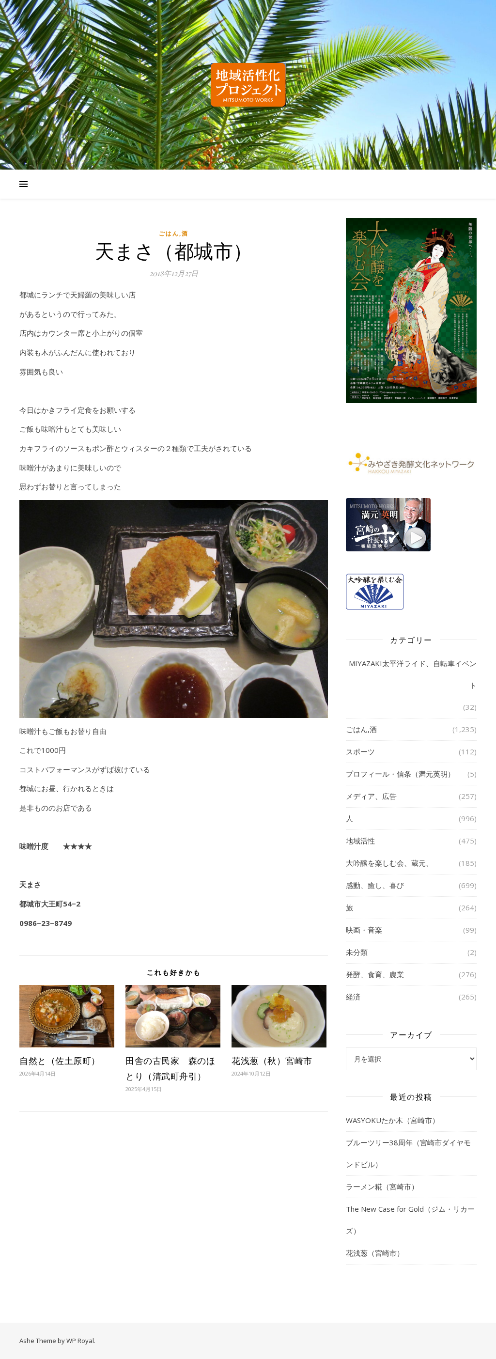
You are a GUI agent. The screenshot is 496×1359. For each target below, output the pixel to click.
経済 (353, 996)
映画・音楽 (364, 930)
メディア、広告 (371, 796)
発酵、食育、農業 (375, 974)
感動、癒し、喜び (375, 885)
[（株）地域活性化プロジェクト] (248, 85)
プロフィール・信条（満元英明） (400, 774)
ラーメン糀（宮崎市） (382, 1186)
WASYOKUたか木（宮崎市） (392, 1120)
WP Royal (80, 1340)
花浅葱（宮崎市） (375, 1253)
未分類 (357, 952)
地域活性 (360, 840)
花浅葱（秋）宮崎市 (272, 1060)
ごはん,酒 (173, 233)
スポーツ (360, 751)
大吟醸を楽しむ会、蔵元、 (389, 863)
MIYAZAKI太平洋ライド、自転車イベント (413, 674)
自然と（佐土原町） (59, 1060)
